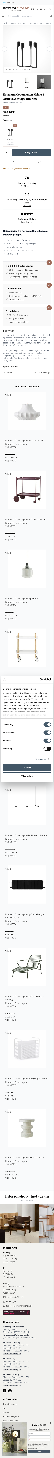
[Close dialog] (50, 1423)
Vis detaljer (41, 759)
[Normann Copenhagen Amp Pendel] (27, 573)
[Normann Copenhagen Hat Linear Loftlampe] (27, 810)
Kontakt (6, 1412)
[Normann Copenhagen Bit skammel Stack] (27, 1132)
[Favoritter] (45, 9)
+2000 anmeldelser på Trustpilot (23, 277)
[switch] (47, 732)
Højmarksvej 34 (9, 1255)
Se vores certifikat (16, 299)
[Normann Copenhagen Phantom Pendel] (27, 415)
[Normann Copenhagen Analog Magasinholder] (27, 1053)
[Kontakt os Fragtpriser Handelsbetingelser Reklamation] (32, 9)
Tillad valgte (27, 776)
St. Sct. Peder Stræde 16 (13, 1286)
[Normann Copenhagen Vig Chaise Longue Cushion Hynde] (27, 889)
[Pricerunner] (16, 1312)
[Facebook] (4, 1390)
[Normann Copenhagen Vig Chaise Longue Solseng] (27, 971)
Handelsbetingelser (11, 1416)
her (36, 1448)
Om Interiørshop (10, 1404)
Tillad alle (27, 767)
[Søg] (51, 16)
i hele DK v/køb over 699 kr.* (22, 2)
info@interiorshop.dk (12, 1353)
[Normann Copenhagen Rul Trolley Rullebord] (27, 494)
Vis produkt (10, 460)
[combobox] (30, 1440)
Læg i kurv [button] (31, 152)
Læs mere (27, 205)
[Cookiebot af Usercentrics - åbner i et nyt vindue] (39, 680)
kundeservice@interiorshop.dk (16, 1335)
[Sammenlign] (40, 9)
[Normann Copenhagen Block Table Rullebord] (27, 652)
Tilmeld (39, 1451)
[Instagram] (10, 1390)
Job (4, 1408)
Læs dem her (27, 222)
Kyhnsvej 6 (7, 1271)
